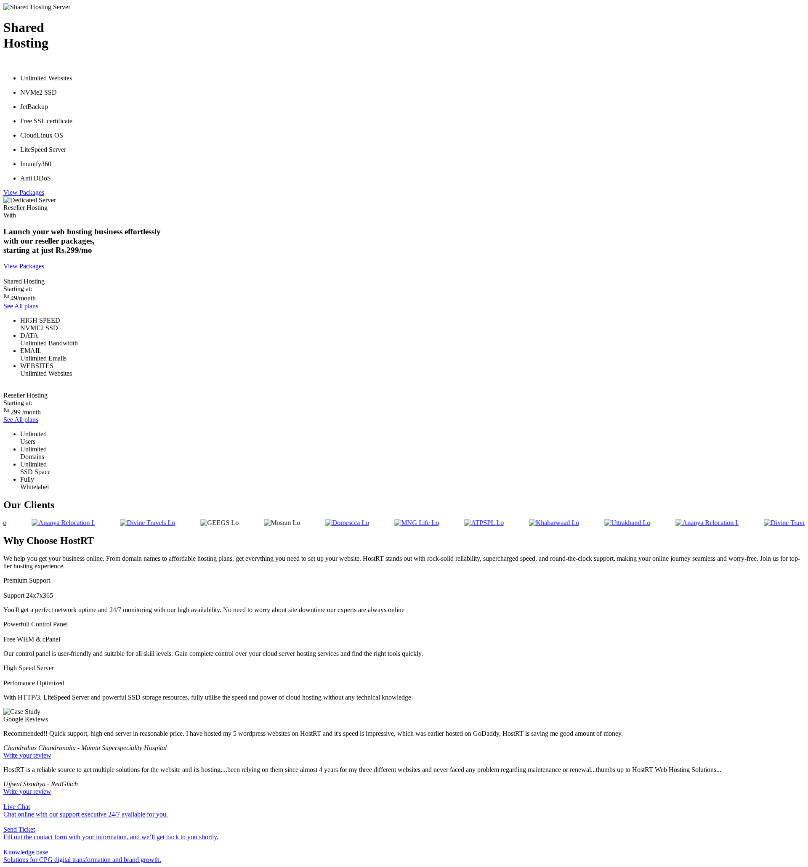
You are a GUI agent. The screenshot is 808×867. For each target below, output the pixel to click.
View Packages (23, 192)
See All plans (20, 306)
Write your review (27, 755)
